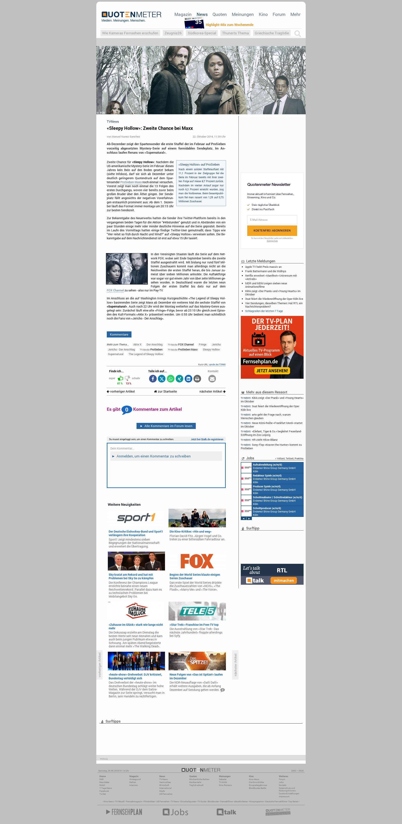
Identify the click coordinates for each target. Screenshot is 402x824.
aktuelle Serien (241, 801)
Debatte (222, 779)
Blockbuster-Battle (257, 788)
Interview (133, 785)
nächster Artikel (211, 391)
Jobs (281, 782)
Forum (279, 14)
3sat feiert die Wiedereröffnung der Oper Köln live (274, 299)
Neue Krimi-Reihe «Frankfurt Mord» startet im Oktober (272, 424)
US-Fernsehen (166, 794)
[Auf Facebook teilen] (152, 379)
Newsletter (104, 782)
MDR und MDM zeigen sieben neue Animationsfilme (266, 284)
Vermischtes (165, 782)
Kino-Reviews (225, 785)
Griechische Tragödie (272, 33)
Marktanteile (195, 782)
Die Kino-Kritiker (256, 782)
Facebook (104, 791)
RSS (101, 779)
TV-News (163, 779)
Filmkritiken (149, 801)
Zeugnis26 (173, 33)
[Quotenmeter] (131, 16)
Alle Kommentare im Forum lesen (166, 426)
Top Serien (293, 801)
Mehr (295, 14)
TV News (175, 801)
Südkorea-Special (202, 33)
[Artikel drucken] (197, 379)
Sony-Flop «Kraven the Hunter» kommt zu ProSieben (271, 446)
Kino (263, 14)
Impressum (284, 796)
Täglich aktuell (196, 785)
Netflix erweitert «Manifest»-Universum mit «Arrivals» (271, 277)
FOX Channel (115, 290)
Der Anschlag (154, 344)
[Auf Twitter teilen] (161, 379)
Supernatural (115, 354)
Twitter (102, 794)
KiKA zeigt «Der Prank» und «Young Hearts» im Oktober (272, 292)
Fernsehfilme (226, 801)
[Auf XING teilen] (179, 379)
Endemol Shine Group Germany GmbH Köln (274, 468)
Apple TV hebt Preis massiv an (263, 267)
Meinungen (243, 14)
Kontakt (282, 785)
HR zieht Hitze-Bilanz (259, 440)
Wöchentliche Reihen (199, 779)
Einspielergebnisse (258, 785)
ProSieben (151, 349)
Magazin (183, 14)
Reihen (132, 782)
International (165, 788)
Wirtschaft (164, 785)
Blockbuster (213, 801)
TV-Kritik (223, 782)
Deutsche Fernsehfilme (276, 801)
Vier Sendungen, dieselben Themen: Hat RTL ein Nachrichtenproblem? (274, 304)
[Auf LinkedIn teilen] (188, 379)
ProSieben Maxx (131, 182)
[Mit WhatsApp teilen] (170, 379)
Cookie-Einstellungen (289, 793)
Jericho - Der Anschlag (121, 349)
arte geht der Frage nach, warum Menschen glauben (266, 416)
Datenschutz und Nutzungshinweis (287, 789)
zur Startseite (167, 391)
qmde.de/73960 (217, 364)
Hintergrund (135, 779)
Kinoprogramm (256, 801)
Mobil (102, 785)
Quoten (220, 14)
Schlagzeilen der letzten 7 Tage (264, 311)
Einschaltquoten (188, 801)
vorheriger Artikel (122, 391)
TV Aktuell (120, 801)
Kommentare (119, 334)
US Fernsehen (162, 801)
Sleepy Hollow (211, 349)
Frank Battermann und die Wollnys (265, 271)
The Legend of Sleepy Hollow (146, 354)
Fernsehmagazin (134, 801)
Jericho (216, 344)
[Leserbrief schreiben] (212, 379)
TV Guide (202, 801)
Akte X (137, 344)
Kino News (109, 801)
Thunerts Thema (235, 33)
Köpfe (162, 791)
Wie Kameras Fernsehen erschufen (130, 33)
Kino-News (254, 779)
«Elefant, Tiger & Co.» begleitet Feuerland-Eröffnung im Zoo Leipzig (271, 433)
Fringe (202, 344)
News (202, 14)
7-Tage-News (105, 788)
